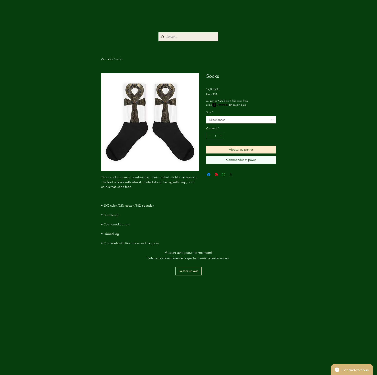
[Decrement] (209, 135)
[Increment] (221, 135)
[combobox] (241, 119)
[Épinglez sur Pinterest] (216, 174)
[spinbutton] (215, 135)
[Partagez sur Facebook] (208, 174)
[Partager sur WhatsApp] (223, 174)
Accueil (106, 59)
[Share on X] (231, 174)
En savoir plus (237, 104)
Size (209, 112)
